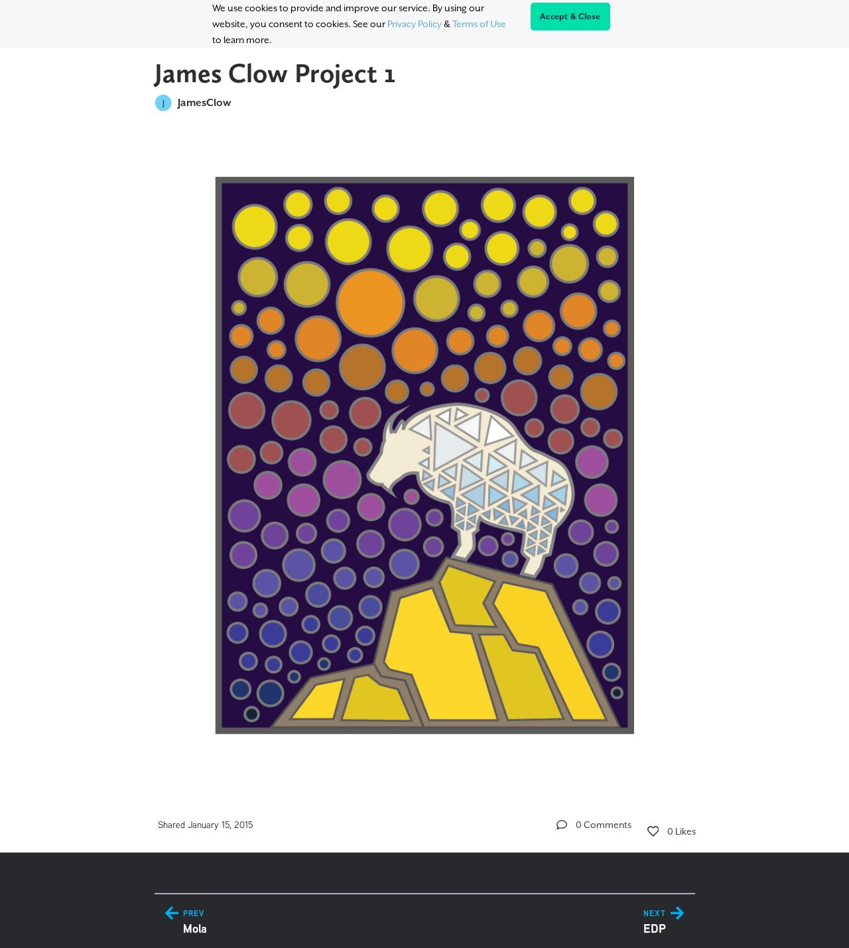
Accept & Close (570, 16)
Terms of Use (479, 24)
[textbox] (425, 449)
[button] (561, 824)
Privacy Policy (414, 24)
